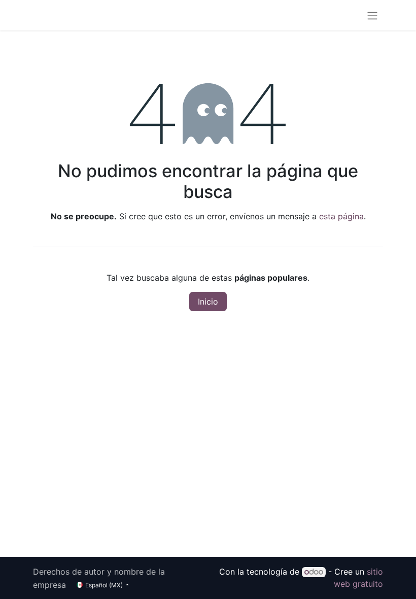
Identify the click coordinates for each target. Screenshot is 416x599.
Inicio (208, 301)
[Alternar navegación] (372, 15)
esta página (341, 216)
